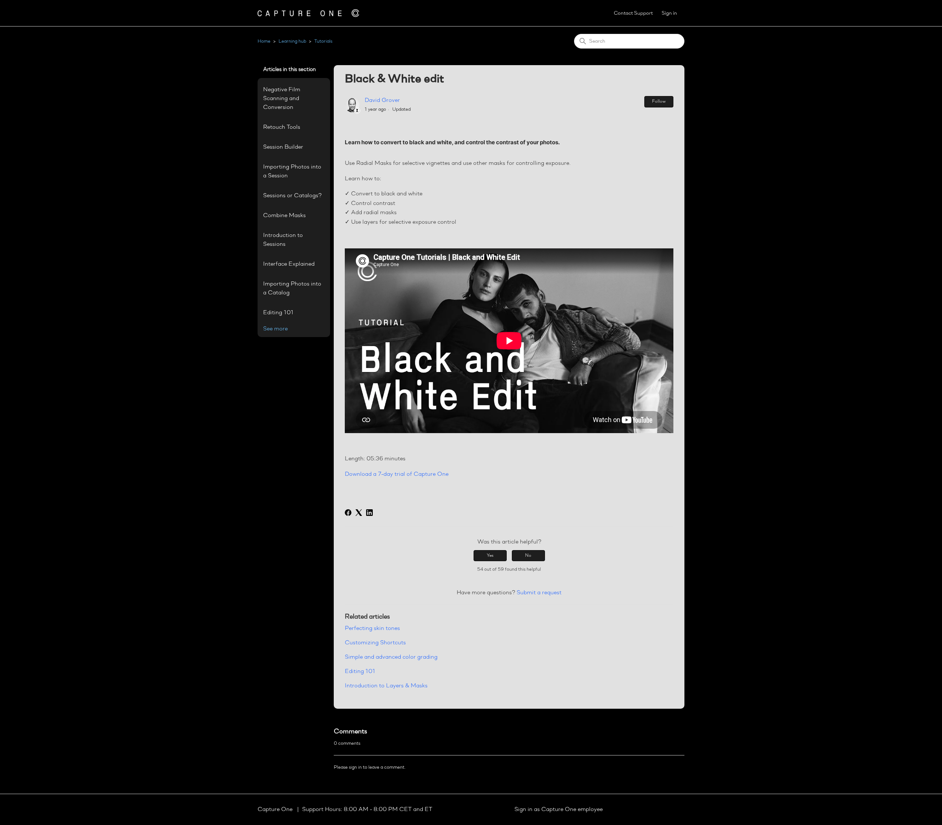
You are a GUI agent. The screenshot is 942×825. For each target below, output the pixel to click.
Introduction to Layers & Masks (386, 686)
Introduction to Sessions (283, 240)
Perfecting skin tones (372, 628)
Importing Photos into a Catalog (292, 288)
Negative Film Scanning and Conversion (281, 98)
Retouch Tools (281, 127)
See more (275, 329)
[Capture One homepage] (308, 13)
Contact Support (633, 13)
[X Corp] (358, 512)
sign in (355, 767)
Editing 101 (278, 313)
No (528, 555)
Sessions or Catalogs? (292, 196)
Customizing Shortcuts (375, 643)
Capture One (276, 809)
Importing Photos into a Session (292, 171)
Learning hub (292, 41)
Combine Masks (284, 216)
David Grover (382, 100)
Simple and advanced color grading (391, 657)
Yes (490, 555)
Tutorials (323, 41)
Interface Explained (289, 264)
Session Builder (283, 147)
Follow (659, 101)
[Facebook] (348, 512)
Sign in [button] (669, 13)
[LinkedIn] (369, 512)
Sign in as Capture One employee (558, 809)
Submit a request (539, 593)
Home (264, 41)
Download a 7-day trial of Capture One (397, 474)
